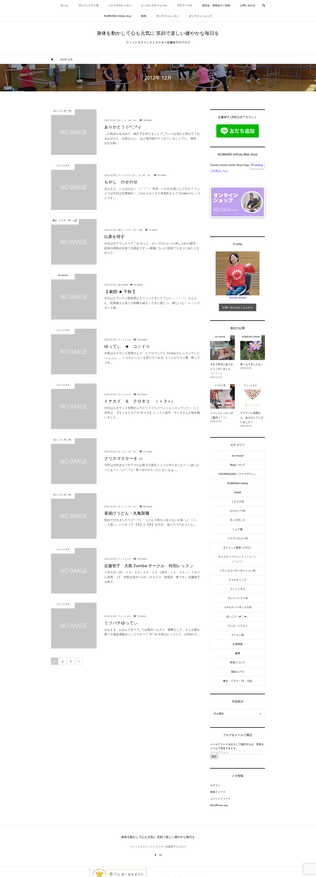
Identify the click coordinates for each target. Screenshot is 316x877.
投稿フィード (217, 791)
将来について (237, 662)
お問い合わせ (247, 5)
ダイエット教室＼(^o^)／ (237, 547)
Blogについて (237, 464)
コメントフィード (220, 798)
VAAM (237, 492)
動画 (143, 15)
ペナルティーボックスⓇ (237, 607)
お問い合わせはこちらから (237, 307)
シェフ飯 (237, 529)
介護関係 (237, 644)
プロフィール (184, 5)
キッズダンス (237, 519)
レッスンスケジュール (154, 5)
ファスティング (238, 579)
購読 (214, 756)
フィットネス (237, 588)
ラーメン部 (237, 634)
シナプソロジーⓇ (237, 538)
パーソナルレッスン (119, 5)
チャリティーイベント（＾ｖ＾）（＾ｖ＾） (237, 559)
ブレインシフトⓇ (88, 5)
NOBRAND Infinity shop (117, 15)
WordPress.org (218, 805)
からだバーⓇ (237, 510)
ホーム (64, 5)
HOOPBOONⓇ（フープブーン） (238, 473)
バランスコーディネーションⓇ (237, 570)
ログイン (215, 785)
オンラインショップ (200, 15)
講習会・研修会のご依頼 (216, 5)
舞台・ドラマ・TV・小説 (237, 680)
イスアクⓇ (237, 501)
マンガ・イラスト (237, 625)
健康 (237, 653)
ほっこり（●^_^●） (237, 616)
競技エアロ (237, 671)
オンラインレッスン (167, 15)
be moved (237, 455)
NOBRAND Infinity (237, 483)
